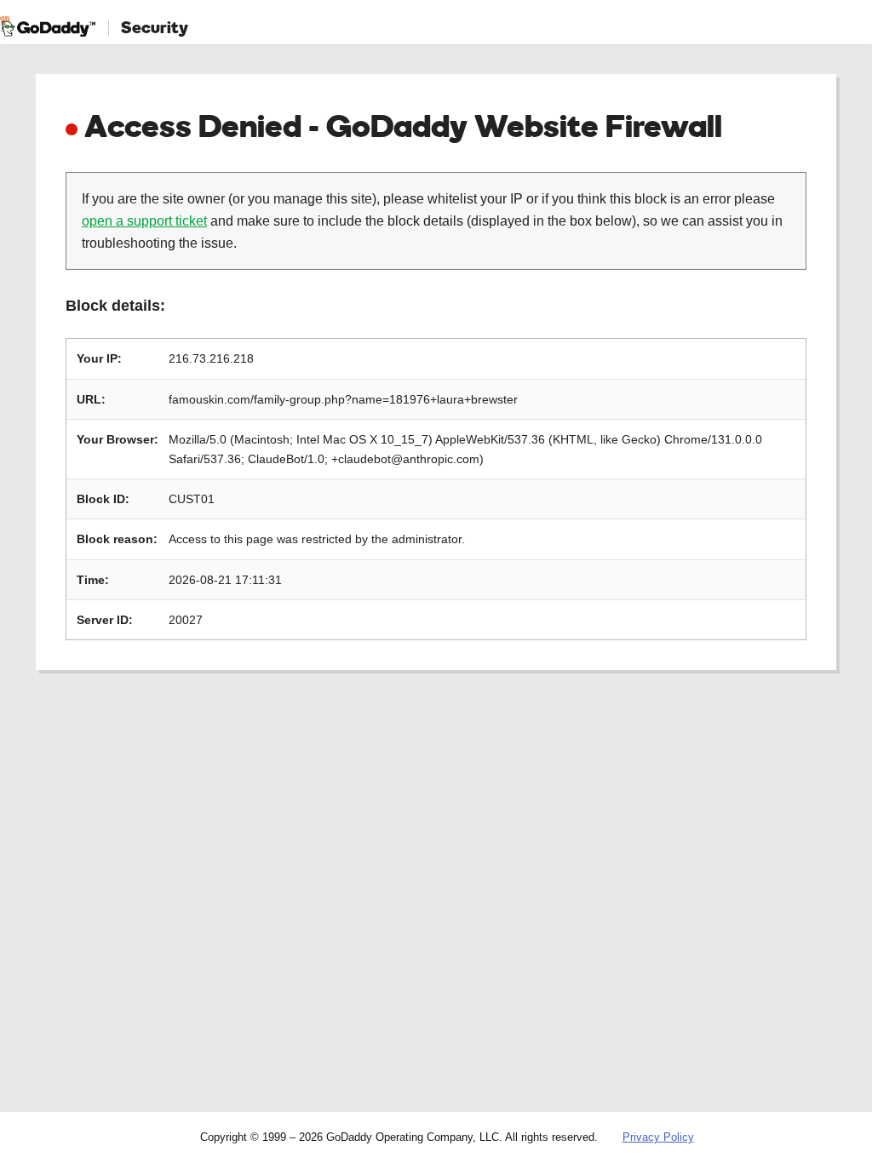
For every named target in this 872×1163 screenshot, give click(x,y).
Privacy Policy (658, 1137)
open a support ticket (144, 221)
